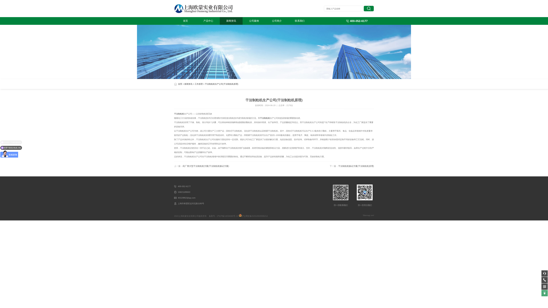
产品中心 (208, 21)
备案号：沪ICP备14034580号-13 (223, 216)
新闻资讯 (231, 21)
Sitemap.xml (368, 215)
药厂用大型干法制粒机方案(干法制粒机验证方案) (206, 166)
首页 (185, 21)
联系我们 (300, 21)
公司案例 (254, 21)
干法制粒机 (179, 114)
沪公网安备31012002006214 (255, 216)
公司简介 (277, 21)
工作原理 (199, 84)
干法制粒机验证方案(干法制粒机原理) (356, 166)
